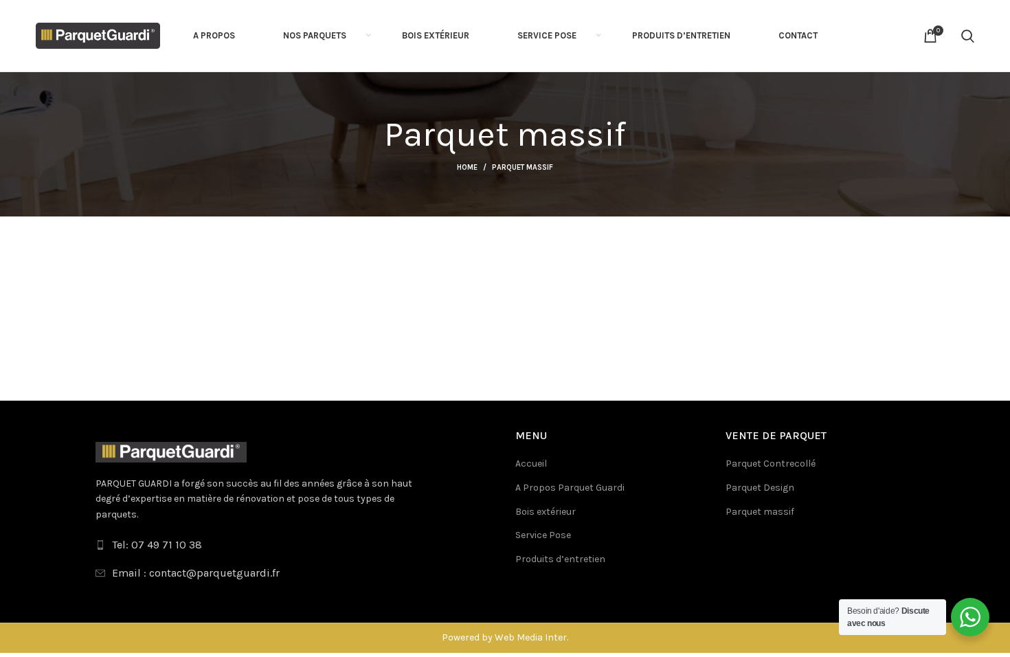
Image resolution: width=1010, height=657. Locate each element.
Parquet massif (760, 511)
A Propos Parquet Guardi (570, 487)
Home (467, 167)
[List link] (295, 545)
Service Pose (543, 535)
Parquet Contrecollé (771, 463)
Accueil (531, 463)
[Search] (967, 35)
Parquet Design (760, 487)
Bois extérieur (545, 511)
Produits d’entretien (560, 559)
